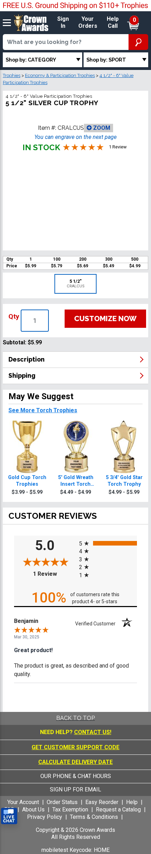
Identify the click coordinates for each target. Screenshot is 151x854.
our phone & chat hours (75, 776)
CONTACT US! (92, 732)
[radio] (108, 543)
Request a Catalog (118, 809)
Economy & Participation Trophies (60, 75)
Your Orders (87, 22)
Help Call (113, 22)
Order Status (62, 802)
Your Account (23, 802)
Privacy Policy (44, 817)
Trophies (11, 75)
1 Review (54, 574)
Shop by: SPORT (106, 60)
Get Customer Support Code (75, 747)
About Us (33, 809)
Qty (13, 316)
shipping (21, 375)
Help (132, 802)
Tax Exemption (70, 809)
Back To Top (75, 718)
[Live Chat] (9, 816)
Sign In (63, 22)
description (26, 359)
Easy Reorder (101, 802)
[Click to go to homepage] (31, 22)
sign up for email (75, 789)
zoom (101, 128)
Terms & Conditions (94, 817)
